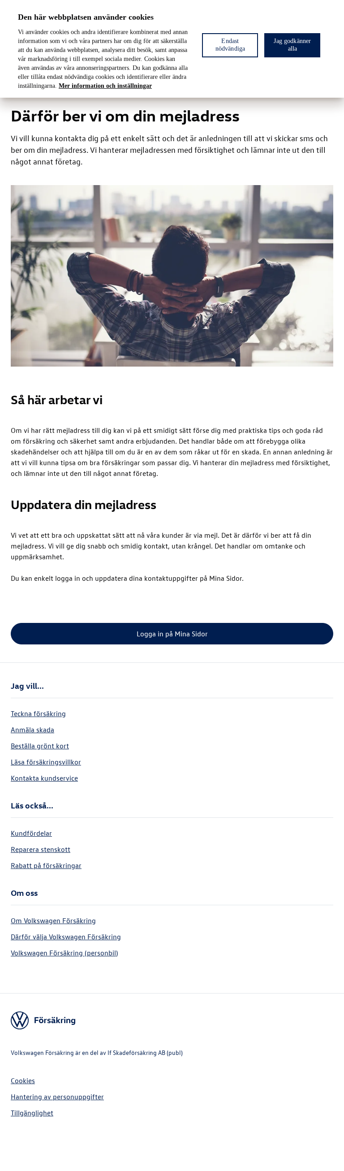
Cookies (23, 1080)
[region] (172, 49)
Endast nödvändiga (230, 45)
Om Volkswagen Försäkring (53, 920)
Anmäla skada (32, 729)
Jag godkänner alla (292, 45)
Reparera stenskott (40, 849)
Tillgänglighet (32, 1112)
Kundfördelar (31, 833)
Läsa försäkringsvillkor (46, 761)
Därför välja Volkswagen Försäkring (66, 936)
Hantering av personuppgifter (57, 1096)
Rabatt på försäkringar (46, 865)
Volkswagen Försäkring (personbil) (64, 952)
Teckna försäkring (38, 713)
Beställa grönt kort (40, 745)
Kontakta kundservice (44, 777)
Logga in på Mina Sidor (172, 633)
